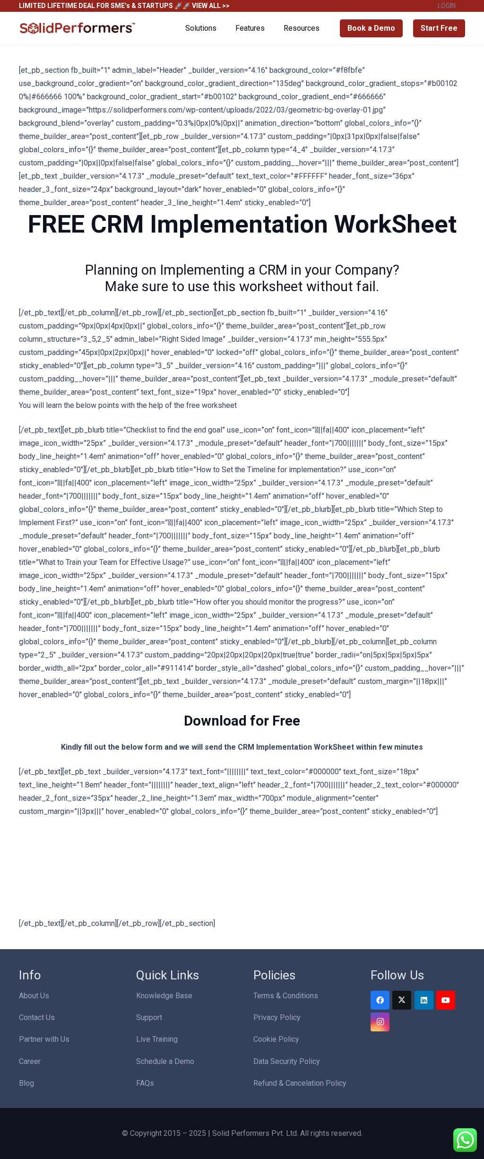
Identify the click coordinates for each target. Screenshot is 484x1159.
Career (30, 1061)
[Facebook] (380, 1000)
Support (149, 1017)
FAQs (145, 1083)
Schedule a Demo (165, 1061)
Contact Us (37, 1017)
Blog (26, 1083)
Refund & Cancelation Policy (299, 1083)
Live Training (157, 1039)
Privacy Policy (277, 1017)
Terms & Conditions (285, 995)
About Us (34, 995)
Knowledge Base (164, 995)
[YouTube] (445, 1000)
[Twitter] (401, 1000)
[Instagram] (380, 1021)
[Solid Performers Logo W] (78, 28)
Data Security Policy (286, 1061)
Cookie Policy (276, 1039)
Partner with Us (44, 1039)
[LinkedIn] (424, 1000)
